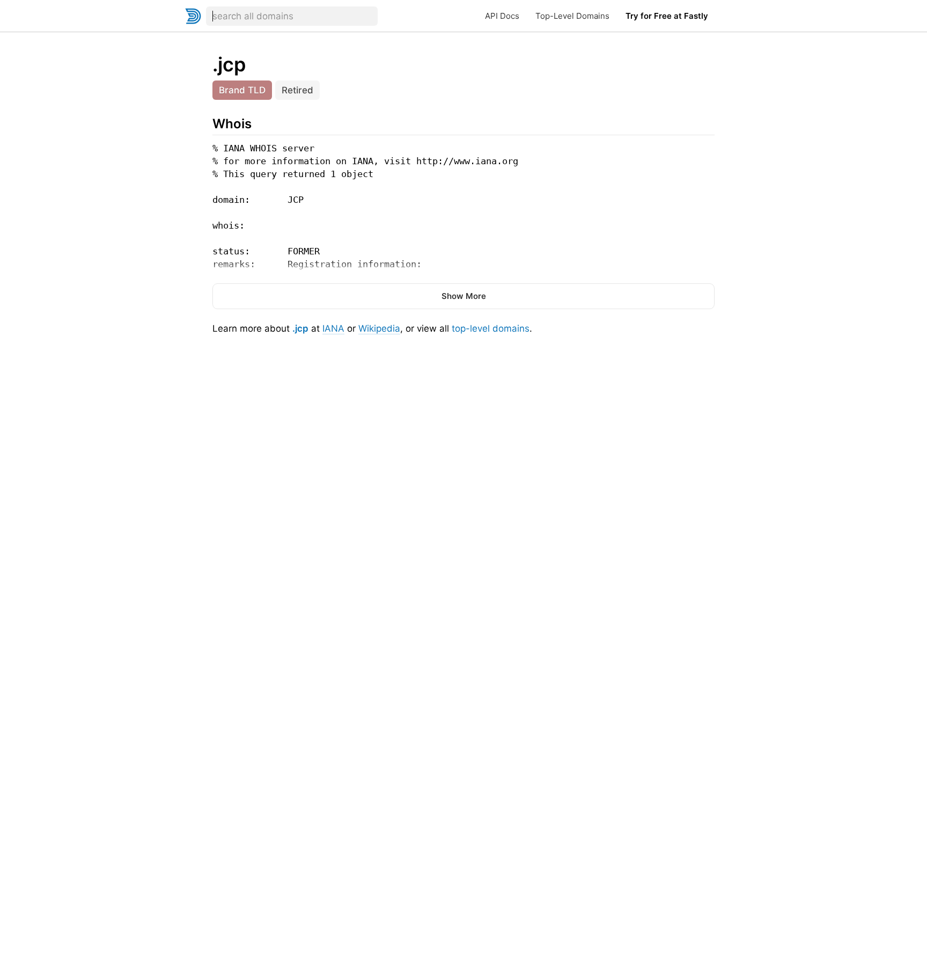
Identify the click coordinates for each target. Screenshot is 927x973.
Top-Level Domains (572, 16)
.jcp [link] (229, 64)
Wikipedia (379, 328)
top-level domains (490, 328)
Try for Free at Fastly (667, 16)
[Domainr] (193, 16)
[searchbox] (292, 16)
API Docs (502, 16)
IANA (333, 328)
